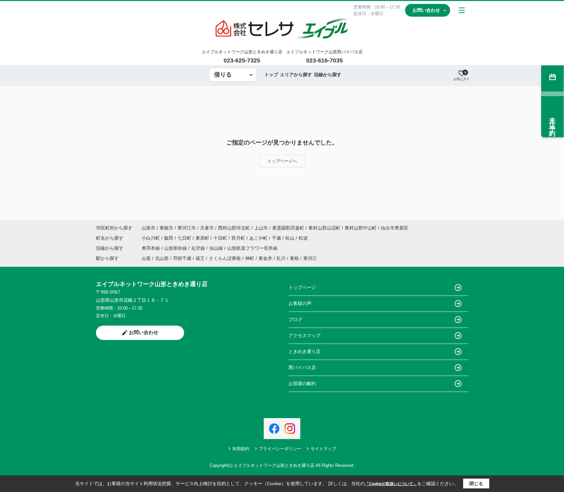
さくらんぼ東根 (225, 258)
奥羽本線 (151, 248)
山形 (146, 258)
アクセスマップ (305, 335)
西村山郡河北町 (234, 227)
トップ (271, 74)
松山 (290, 238)
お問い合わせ (426, 10)
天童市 (207, 227)
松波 (303, 238)
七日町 (185, 238)
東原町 (203, 238)
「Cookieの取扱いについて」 (391, 484)
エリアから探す (296, 74)
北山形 (162, 258)
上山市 (261, 227)
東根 (294, 258)
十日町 (220, 238)
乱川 (281, 258)
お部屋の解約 (302, 383)
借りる (223, 74)
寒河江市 (187, 227)
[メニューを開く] (461, 10)
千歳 (277, 238)
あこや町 (259, 238)
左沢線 (198, 248)
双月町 (238, 238)
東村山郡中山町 (361, 227)
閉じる (476, 483)
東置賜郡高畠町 (288, 227)
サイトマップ (323, 448)
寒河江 (310, 258)
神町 (249, 258)
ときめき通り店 (305, 351)
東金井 (265, 258)
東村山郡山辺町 (324, 227)
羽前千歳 (182, 258)
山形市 (148, 227)
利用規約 (240, 448)
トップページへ (282, 161)
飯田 (169, 238)
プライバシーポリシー (280, 448)
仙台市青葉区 (394, 227)
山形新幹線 (176, 248)
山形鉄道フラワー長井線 (252, 248)
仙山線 (216, 248)
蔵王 (200, 258)
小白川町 (151, 238)
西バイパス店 (302, 367)
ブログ (295, 319)
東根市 (166, 227)
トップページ (302, 287)
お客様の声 (300, 303)
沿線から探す (327, 74)
